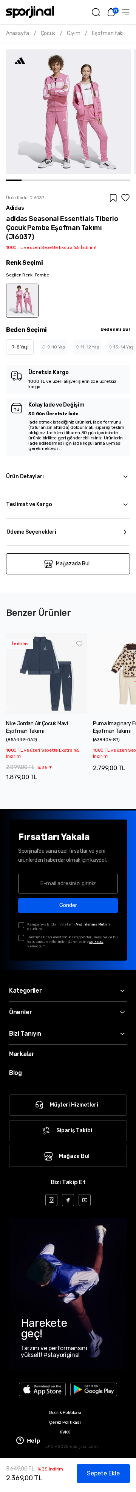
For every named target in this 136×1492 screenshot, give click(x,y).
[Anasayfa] (30, 12)
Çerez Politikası (64, 1422)
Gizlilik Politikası (65, 1412)
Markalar (21, 1054)
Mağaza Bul (74, 1156)
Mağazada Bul (73, 563)
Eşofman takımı (110, 34)
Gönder (68, 905)
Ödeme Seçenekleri (31, 532)
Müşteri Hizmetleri (74, 1105)
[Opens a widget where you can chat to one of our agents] (28, 1441)
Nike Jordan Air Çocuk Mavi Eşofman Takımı (37, 727)
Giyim (73, 34)
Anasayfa (17, 34)
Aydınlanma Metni (92, 924)
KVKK (65, 1432)
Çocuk (48, 34)
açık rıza (96, 941)
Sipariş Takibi (74, 1130)
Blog (15, 1072)
